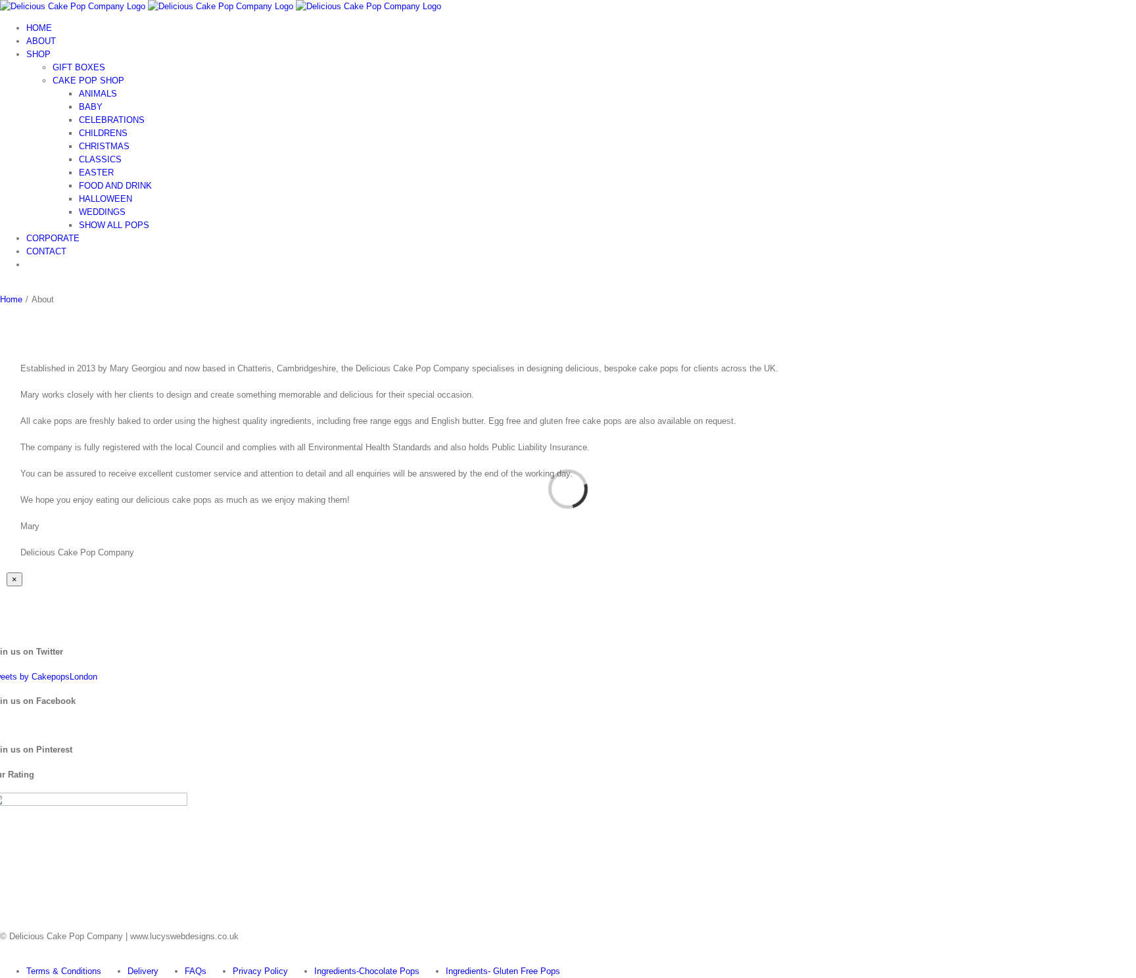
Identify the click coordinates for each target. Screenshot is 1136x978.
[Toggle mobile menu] (3, 286)
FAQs (195, 971)
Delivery (143, 971)
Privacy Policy (260, 971)
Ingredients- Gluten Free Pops (503, 971)
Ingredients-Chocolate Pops (366, 971)
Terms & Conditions (63, 971)
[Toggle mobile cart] (12, 286)
